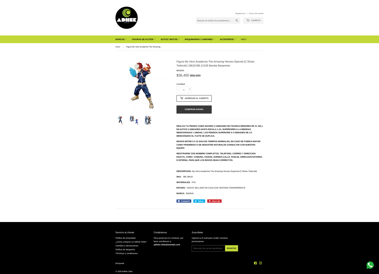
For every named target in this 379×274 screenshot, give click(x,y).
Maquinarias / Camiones (199, 39)
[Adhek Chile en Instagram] (260, 263)
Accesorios (227, 39)
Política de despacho (125, 249)
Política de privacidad (125, 238)
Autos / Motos (169, 39)
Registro (231, 248)
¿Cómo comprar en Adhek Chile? (131, 242)
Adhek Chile (127, 271)
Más (243, 39)
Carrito (255, 20)
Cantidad (180, 84)
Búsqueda (119, 263)
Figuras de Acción (143, 39)
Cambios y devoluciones (126, 245)
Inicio (117, 47)
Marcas (120, 39)
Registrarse (240, 13)
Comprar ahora (194, 109)
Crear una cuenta (256, 13)
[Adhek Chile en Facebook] (255, 263)
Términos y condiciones (126, 253)
